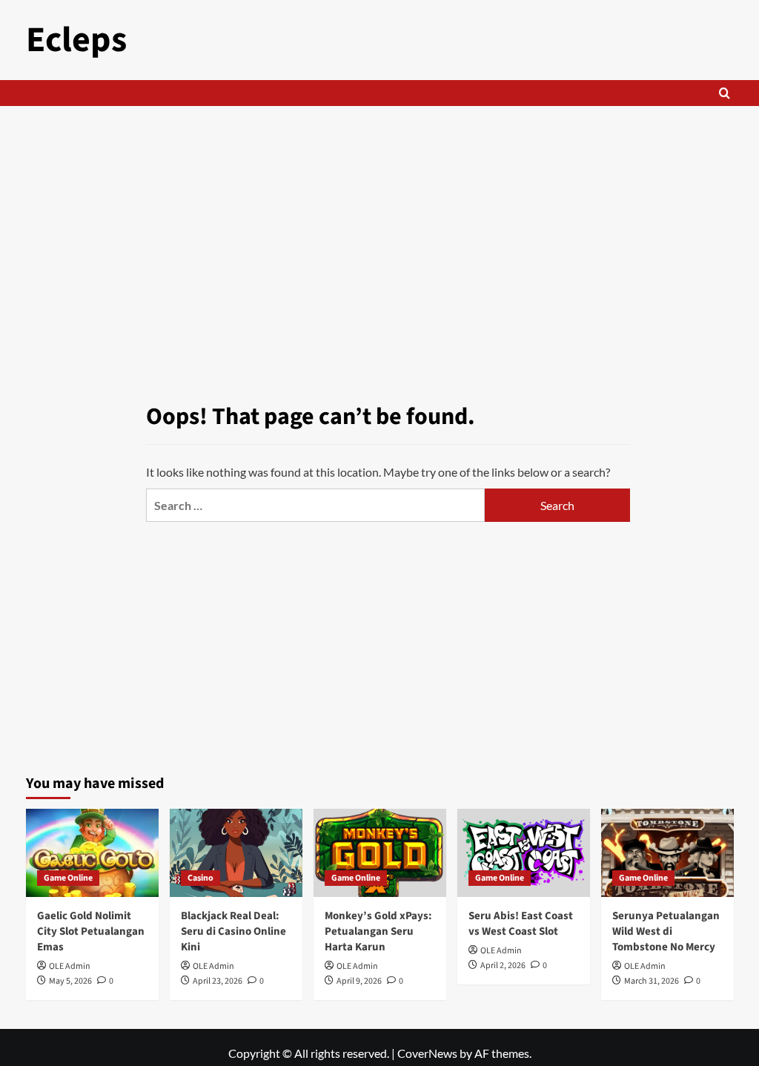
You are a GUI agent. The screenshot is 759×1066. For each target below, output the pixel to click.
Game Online (68, 878)
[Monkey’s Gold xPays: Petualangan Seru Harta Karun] (380, 853)
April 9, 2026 (359, 981)
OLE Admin (69, 966)
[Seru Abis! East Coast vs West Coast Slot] (523, 853)
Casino (200, 878)
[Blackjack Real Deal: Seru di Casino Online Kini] (236, 853)
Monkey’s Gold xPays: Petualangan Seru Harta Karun (378, 931)
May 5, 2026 (70, 981)
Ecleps (76, 40)
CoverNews (427, 1053)
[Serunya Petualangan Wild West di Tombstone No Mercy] (667, 853)
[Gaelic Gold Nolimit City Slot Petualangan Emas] (92, 853)
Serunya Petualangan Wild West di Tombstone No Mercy (666, 931)
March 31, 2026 (651, 981)
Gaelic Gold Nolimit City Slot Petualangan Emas (91, 931)
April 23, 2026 (217, 981)
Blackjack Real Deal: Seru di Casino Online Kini (233, 931)
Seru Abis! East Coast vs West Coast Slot (520, 923)
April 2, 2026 (503, 965)
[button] (724, 93)
